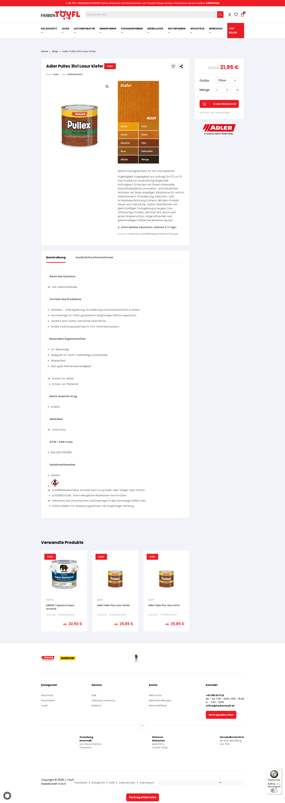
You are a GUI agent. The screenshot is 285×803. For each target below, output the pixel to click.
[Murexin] (86, 658)
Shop (55, 51)
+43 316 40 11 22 (215, 695)
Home (44, 51)
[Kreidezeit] (129, 658)
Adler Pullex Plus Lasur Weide (113, 605)
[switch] (274, 790)
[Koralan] (186, 658)
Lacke (44, 705)
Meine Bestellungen (160, 700)
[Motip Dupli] (214, 658)
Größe (204, 80)
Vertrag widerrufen (221, 714)
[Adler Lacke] (53, 658)
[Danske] (162, 658)
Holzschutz (47, 695)
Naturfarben (48, 700)
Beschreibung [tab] (56, 257)
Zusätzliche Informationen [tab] (94, 257)
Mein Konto (155, 695)
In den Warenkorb (224, 104)
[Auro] (113, 658)
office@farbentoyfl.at (220, 705)
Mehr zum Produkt (64, 634)
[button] (107, 87)
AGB (94, 695)
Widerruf (96, 705)
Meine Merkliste (158, 705)
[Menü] (280, 770)
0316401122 (212, 3)
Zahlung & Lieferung (103, 700)
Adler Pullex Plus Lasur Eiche (164, 605)
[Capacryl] (145, 658)
